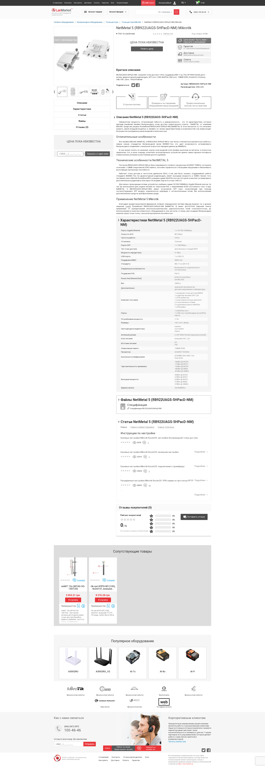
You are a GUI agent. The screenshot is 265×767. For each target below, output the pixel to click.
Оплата (97, 3)
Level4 (128, 206)
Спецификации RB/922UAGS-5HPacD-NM (145, 408)
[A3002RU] (73, 656)
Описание (82, 103)
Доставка (88, 3)
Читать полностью (177, 741)
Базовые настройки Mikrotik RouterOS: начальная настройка (150, 452)
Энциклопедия (122, 3)
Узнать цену (147, 48)
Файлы (82, 121)
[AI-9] (192, 656)
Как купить (78, 3)
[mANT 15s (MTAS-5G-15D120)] (73, 566)
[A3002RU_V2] (103, 656)
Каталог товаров (95, 12)
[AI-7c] (133, 656)
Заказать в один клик (97, 154)
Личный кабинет (165, 3)
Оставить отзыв (196, 517)
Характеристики (82, 109)
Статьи (82, 115)
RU (183, 2)
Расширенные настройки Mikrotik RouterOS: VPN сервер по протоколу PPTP (157, 480)
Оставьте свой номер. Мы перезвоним (70, 739)
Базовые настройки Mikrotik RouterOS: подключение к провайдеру (152, 466)
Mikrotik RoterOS (192, 204)
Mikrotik (200, 87)
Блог (112, 3)
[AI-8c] (163, 656)
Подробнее (200, 452)
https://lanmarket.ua (185, 764)
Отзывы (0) (82, 127)
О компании (57, 3)
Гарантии (105, 3)
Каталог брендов (116, 12)
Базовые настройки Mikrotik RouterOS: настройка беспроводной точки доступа (159, 438)
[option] (84, 56)
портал (149, 3)
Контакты (68, 3)
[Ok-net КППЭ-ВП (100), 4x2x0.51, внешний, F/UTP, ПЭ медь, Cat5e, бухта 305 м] (103, 566)
